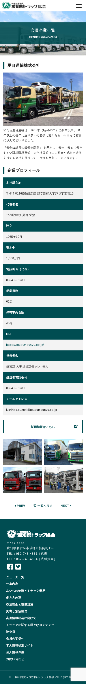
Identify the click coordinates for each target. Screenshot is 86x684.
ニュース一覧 (15, 577)
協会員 (10, 631)
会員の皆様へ (15, 638)
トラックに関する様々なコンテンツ (30, 625)
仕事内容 (12, 584)
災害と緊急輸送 (16, 611)
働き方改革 (13, 597)
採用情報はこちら (43, 426)
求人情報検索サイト (19, 645)
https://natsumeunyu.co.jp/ (25, 344)
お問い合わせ (15, 659)
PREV (20, 505)
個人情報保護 (15, 652)
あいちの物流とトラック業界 (25, 590)
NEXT (65, 505)
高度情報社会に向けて (21, 618)
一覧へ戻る (44, 505)
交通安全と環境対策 (19, 604)
